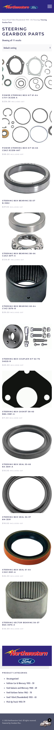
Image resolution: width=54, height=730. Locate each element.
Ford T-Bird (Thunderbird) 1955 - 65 (20, 20)
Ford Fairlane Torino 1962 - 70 (19, 692)
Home (4, 20)
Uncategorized (12, 678)
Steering (36, 20)
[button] (50, 6)
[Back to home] (20, 6)
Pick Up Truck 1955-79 (15, 701)
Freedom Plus (16, 723)
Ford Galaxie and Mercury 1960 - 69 (21, 687)
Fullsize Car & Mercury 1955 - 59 (20, 683)
